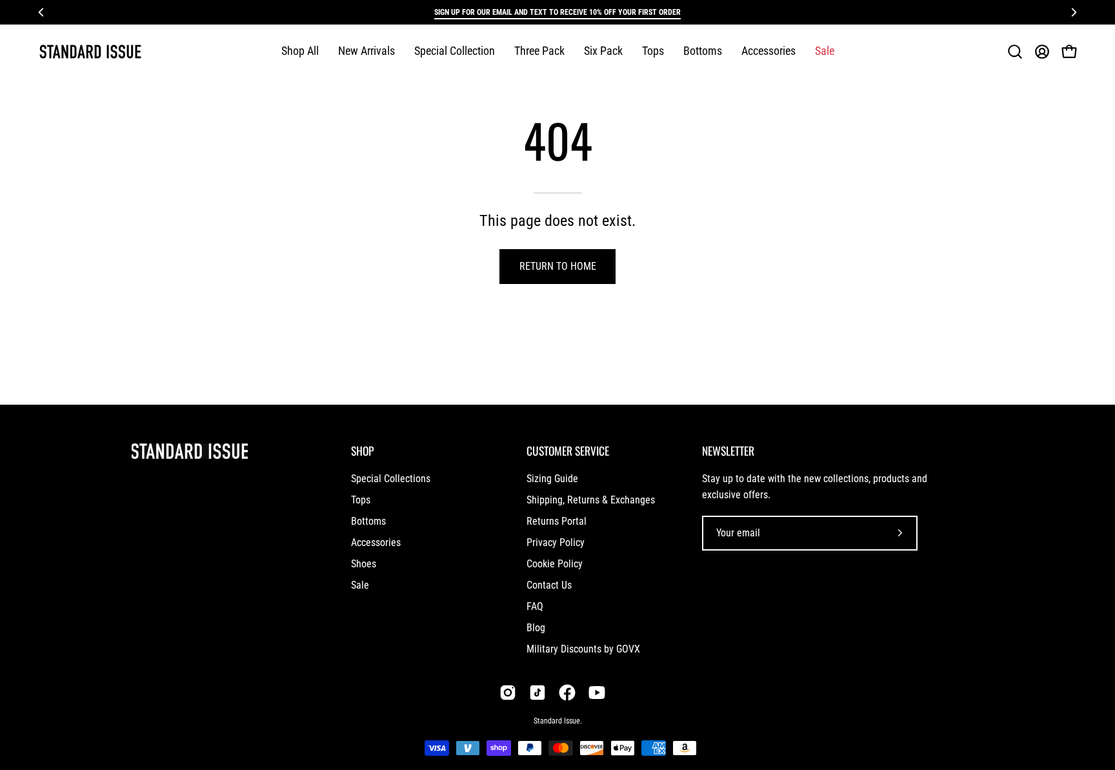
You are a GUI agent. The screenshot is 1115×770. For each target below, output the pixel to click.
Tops (360, 500)
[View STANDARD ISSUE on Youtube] (597, 692)
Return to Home (557, 266)
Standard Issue (557, 720)
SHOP (362, 450)
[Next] (1074, 12)
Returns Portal (557, 521)
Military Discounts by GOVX (583, 649)
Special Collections (390, 478)
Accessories (376, 542)
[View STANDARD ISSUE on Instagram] (507, 692)
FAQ (535, 606)
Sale (360, 585)
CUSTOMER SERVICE (568, 450)
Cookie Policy (555, 564)
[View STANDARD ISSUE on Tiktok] (537, 692)
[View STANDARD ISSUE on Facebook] (567, 692)
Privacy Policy (556, 542)
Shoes (363, 564)
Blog (536, 628)
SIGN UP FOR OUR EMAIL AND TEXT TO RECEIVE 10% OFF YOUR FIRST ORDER (557, 12)
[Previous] (41, 12)
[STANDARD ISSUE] (90, 51)
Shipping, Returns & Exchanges (591, 500)
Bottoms (368, 521)
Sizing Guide (552, 478)
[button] (455, 52)
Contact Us (549, 585)
